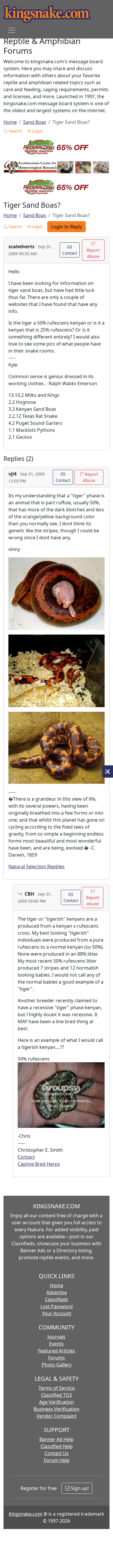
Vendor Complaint (56, 1416)
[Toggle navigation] (11, 30)
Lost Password (57, 1306)
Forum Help (57, 1460)
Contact (69, 253)
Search (15, 131)
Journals (56, 1337)
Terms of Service (57, 1388)
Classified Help (57, 1446)
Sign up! (79, 1488)
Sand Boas (34, 122)
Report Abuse (93, 253)
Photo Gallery (57, 1364)
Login (37, 131)
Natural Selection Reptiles (36, 866)
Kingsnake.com (25, 1514)
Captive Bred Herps (39, 1164)
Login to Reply (66, 226)
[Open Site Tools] (107, 771)
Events (56, 1344)
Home (10, 122)
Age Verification (56, 1402)
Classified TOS (56, 1395)
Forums (56, 1357)
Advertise (56, 1292)
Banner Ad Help (56, 1439)
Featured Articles (56, 1351)
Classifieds (56, 1299)
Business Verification (56, 1409)
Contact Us (57, 1453)
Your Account (56, 1313)
